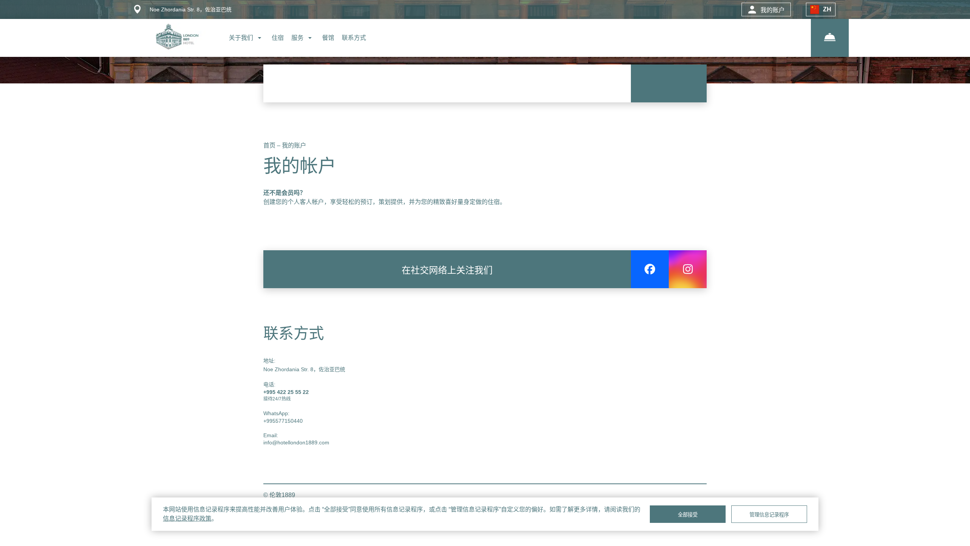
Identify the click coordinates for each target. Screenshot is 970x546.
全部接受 (688, 515)
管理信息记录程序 (769, 515)
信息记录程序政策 (187, 518)
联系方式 (354, 38)
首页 (270, 145)
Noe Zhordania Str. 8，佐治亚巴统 (304, 369)
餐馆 (328, 38)
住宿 (278, 38)
